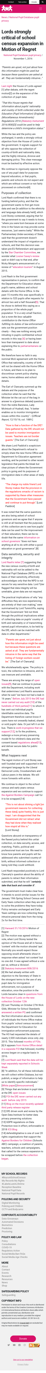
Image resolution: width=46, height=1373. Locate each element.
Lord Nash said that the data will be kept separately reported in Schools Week (22, 1064)
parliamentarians (30, 346)
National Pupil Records (13, 1193)
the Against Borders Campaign (18, 795)
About (5, 1266)
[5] (37, 302)
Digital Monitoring (11, 1203)
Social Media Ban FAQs (13, 1253)
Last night (7, 86)
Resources (7, 1279)
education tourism (22, 267)
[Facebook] (20, 1345)
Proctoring (7, 1231)
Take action (22, 2)
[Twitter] (9, 1345)
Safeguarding (8, 1295)
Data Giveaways (10, 1218)
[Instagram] (25, 1345)
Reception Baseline (11, 1187)
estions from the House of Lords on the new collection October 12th (22, 998)
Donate (34, 2)
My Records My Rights (13, 1180)
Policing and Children (12, 1206)
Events (5, 1272)
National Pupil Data (11, 1190)
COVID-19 (7, 1247)
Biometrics (7, 1225)
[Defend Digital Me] (6, 8)
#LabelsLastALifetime (13, 1184)
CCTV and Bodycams (12, 1209)
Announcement (25, 1085)
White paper (8, 1085)
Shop (4, 1285)
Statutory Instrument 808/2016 (21, 968)
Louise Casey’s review (27, 256)
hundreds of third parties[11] (17, 705)
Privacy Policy (23, 1364)
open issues (19, 1092)
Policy (5, 1241)
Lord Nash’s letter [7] (13, 562)
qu (27, 994)
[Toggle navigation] (40, 8)
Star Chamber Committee (22, 252)
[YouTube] (14, 1345)
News (4, 17)
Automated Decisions (13, 1222)
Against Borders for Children (17, 1140)
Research (6, 1276)
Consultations (9, 1244)
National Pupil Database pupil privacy (23, 55)
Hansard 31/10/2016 (16, 928)
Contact (11, 2)
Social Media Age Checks (14, 1257)
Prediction (7, 1228)
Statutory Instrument (33, 121)
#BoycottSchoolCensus (14, 1177)
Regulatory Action (11, 1250)
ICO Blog (12, 1129)
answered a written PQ (14, 1012)
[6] (23, 338)
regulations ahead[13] (29, 742)
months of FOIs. (32, 1041)
